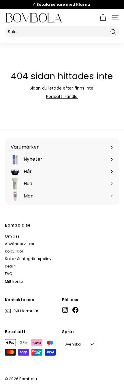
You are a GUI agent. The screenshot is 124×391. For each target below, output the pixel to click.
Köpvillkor (14, 251)
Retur (10, 266)
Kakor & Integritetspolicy (28, 258)
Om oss (12, 236)
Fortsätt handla (62, 96)
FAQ (8, 273)
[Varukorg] (103, 17)
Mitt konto (14, 281)
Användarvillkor (20, 243)
